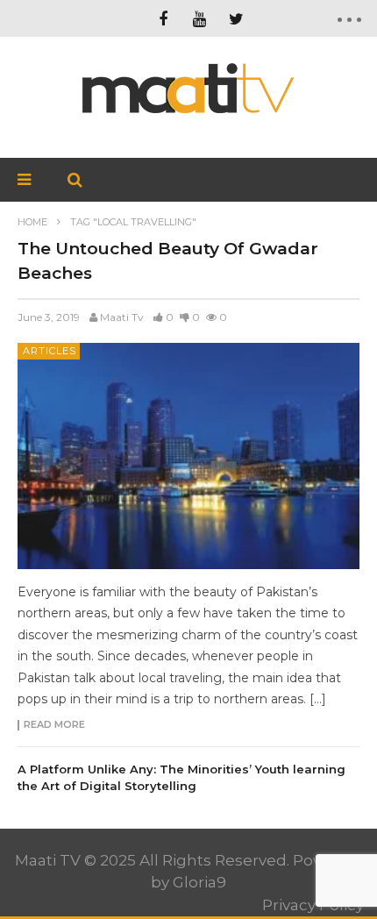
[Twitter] (236, 18)
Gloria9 (199, 882)
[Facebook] (163, 18)
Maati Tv (122, 317)
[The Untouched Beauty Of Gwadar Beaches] (188, 455)
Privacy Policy (313, 905)
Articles (49, 351)
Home (32, 222)
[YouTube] (199, 18)
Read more (54, 725)
